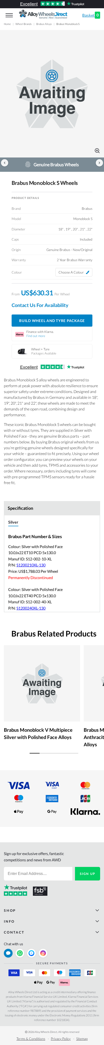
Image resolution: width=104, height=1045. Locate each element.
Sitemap (82, 1039)
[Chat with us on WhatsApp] (19, 953)
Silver (13, 522)
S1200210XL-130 (30, 565)
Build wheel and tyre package (52, 320)
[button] (52, 93)
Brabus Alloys (44, 23)
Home (7, 23)
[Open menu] (9, 15)
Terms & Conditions (30, 1039)
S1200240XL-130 (30, 608)
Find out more (35, 336)
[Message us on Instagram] (43, 953)
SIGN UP (87, 874)
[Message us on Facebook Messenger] (31, 953)
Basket (90, 15)
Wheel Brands (23, 23)
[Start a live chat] (8, 953)
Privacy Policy (61, 1039)
